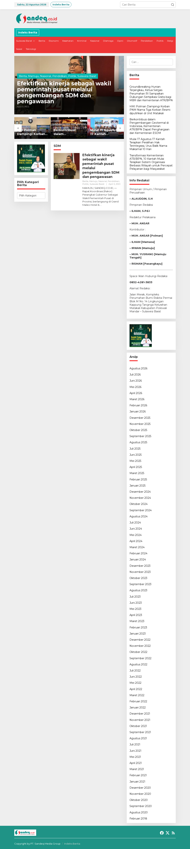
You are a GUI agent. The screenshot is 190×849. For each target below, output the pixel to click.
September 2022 (140, 658)
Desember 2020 (140, 787)
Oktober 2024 (139, 504)
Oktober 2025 (138, 430)
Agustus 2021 (138, 738)
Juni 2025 (136, 454)
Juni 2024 (136, 528)
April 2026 (136, 393)
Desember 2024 (140, 491)
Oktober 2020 (139, 800)
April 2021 (136, 763)
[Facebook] (161, 832)
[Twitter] (167, 832)
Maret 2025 (137, 473)
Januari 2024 (138, 559)
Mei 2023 (135, 609)
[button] (172, 4)
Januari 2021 (137, 781)
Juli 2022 (135, 670)
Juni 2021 (135, 750)
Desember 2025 (140, 417)
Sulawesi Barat (86, 76)
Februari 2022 (138, 701)
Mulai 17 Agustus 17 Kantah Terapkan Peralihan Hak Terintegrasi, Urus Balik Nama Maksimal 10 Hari (105, 132)
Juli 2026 (135, 374)
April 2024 (136, 541)
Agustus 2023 (138, 590)
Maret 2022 (137, 695)
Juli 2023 (135, 596)
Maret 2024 (137, 547)
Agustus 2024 (139, 516)
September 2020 (141, 806)
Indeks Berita (72, 843)
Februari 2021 (138, 775)
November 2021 (140, 720)
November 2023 (140, 572)
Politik (72, 76)
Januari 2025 (137, 485)
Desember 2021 (140, 713)
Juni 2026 (136, 380)
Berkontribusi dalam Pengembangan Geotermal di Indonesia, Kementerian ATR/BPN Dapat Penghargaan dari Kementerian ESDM (68, 132)
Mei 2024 (136, 535)
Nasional (45, 76)
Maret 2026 (137, 399)
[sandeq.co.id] (37, 18)
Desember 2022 (140, 639)
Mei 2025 (135, 461)
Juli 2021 (135, 744)
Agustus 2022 (138, 664)
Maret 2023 (137, 621)
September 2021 (140, 732)
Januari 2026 (138, 411)
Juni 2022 (136, 676)
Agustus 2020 (139, 812)
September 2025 (140, 436)
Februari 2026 (138, 405)
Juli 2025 (135, 448)
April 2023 (136, 615)
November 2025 (140, 424)
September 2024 (141, 510)
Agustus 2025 (138, 442)
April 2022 (136, 689)
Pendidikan (59, 76)
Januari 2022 (138, 707)
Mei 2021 (135, 757)
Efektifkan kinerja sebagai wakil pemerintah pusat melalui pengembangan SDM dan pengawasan (64, 92)
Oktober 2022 (138, 652)
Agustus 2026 (138, 368)
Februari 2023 (138, 627)
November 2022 (140, 646)
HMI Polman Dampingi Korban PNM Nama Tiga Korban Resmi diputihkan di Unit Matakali (31, 132)
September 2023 (140, 584)
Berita (23, 76)
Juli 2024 (135, 522)
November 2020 (140, 794)
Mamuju (33, 76)
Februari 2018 (138, 818)
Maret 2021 (137, 769)
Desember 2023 (140, 565)
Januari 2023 (138, 633)
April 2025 (136, 467)
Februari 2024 (138, 553)
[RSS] (173, 832)
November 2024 (140, 498)
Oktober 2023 (138, 578)
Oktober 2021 (138, 726)
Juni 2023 (136, 602)
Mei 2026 (135, 387)
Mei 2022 (135, 682)
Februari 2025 (138, 479)
